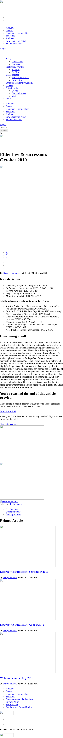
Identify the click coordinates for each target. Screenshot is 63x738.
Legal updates (12, 75)
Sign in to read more (9, 424)
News (8, 59)
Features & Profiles (15, 67)
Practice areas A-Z (20, 77)
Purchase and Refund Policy (19, 707)
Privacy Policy (12, 702)
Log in (3, 48)
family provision (13, 514)
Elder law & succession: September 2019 (24, 571)
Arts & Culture (13, 88)
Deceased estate (13, 511)
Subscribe (10, 35)
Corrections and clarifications (19, 699)
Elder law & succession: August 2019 (22, 624)
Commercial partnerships (17, 33)
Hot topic (16, 64)
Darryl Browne (11, 273)
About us (10, 27)
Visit (14, 96)
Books (15, 90)
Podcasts (10, 98)
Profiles (15, 72)
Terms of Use (12, 704)
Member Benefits (14, 43)
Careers (9, 85)
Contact (9, 30)
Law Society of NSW (16, 41)
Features (15, 69)
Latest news (17, 61)
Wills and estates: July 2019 (16, 678)
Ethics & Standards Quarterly (19, 82)
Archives (10, 38)
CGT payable (12, 509)
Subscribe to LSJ (8, 411)
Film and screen (19, 93)
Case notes (17, 80)
